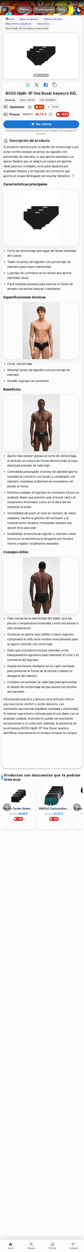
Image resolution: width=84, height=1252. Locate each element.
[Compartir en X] (37, 85)
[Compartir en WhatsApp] (28, 85)
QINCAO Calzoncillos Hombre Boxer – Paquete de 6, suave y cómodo (54, 808)
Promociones (44, 9)
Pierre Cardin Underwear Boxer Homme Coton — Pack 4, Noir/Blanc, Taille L (18, 808)
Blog (62, 9)
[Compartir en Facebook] (46, 85)
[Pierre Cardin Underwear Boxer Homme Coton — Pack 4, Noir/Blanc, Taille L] (18, 796)
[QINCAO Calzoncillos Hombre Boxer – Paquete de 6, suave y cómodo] (54, 796)
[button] (10, 19)
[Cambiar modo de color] (78, 9)
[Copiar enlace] (55, 85)
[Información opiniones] (30, 107)
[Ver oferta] (41, 56)
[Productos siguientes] (77, 807)
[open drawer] (5, 10)
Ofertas (24, 9)
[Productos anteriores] (7, 807)
